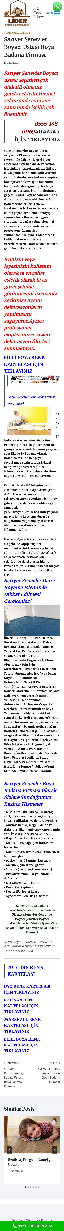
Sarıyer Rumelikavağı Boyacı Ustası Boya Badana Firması (14, 1075)
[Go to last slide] (9, 1150)
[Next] (54, 1150)
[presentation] (32, 1134)
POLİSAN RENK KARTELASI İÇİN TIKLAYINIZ (21, 1006)
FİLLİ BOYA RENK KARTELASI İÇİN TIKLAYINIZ (24, 364)
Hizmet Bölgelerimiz (17, 33)
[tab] (25, 1187)
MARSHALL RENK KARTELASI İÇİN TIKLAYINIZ (22, 1025)
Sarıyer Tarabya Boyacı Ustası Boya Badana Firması (49, 1073)
